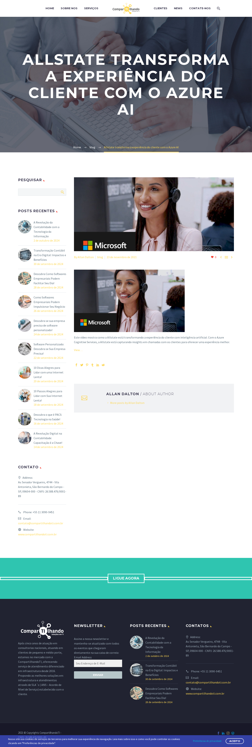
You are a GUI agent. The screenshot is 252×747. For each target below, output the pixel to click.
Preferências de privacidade (207, 741)
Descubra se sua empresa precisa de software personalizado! (49, 325)
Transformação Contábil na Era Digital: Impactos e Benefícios (50, 255)
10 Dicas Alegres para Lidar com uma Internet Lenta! (48, 372)
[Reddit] (103, 364)
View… (78, 350)
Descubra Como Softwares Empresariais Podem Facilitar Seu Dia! (50, 278)
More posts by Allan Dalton (127, 403)
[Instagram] (228, 733)
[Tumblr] (92, 364)
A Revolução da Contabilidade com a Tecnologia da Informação (46, 229)
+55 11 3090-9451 (43, 512)
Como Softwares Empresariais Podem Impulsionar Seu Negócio (49, 301)
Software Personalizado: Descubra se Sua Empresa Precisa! (49, 348)
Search (62, 192)
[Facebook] (76, 364)
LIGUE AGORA (126, 578)
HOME (50, 8)
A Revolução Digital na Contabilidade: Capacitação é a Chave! (48, 438)
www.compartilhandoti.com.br (37, 534)
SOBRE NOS (69, 8)
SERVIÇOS (91, 8)
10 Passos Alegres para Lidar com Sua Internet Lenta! (48, 395)
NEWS (178, 8)
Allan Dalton (86, 257)
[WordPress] (232, 733)
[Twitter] (81, 364)
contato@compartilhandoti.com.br (40, 523)
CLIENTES (160, 8)
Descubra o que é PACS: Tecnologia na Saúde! (48, 417)
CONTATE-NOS (200, 8)
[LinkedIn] (97, 364)
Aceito (234, 741)
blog (100, 257)
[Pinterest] (87, 364)
